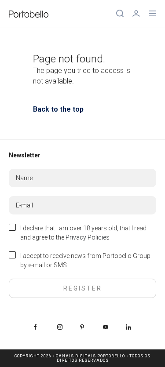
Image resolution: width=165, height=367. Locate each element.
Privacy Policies (88, 237)
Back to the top (58, 109)
